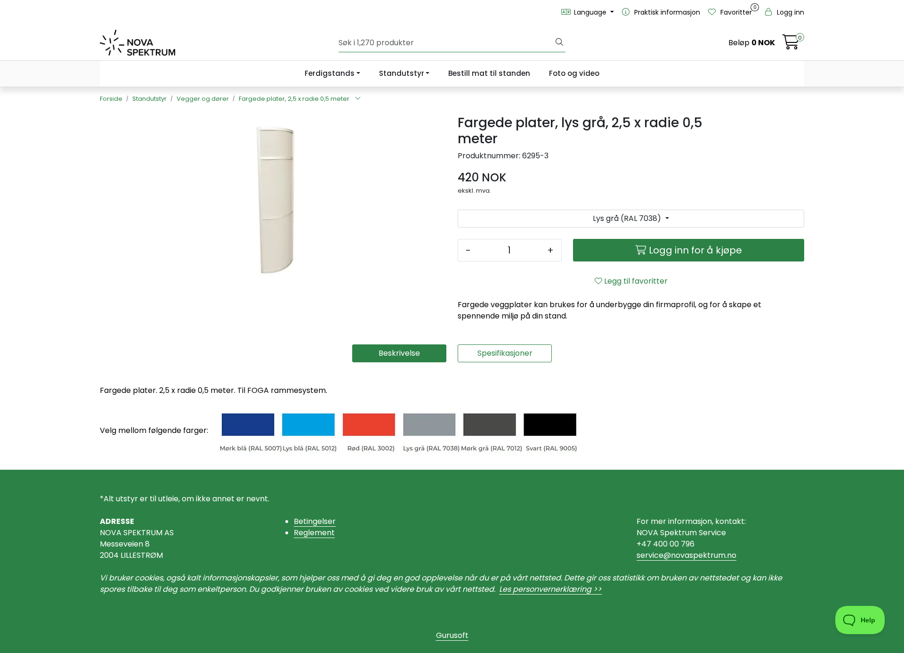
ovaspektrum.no (706, 555)
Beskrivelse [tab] (399, 353)
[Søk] (559, 42)
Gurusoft (452, 635)
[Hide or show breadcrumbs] (358, 99)
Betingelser (315, 521)
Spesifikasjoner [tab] (505, 353)
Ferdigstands (330, 73)
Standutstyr (401, 73)
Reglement (314, 532)
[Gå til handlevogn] (791, 45)
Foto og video (574, 73)
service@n (656, 555)
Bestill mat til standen (489, 73)
